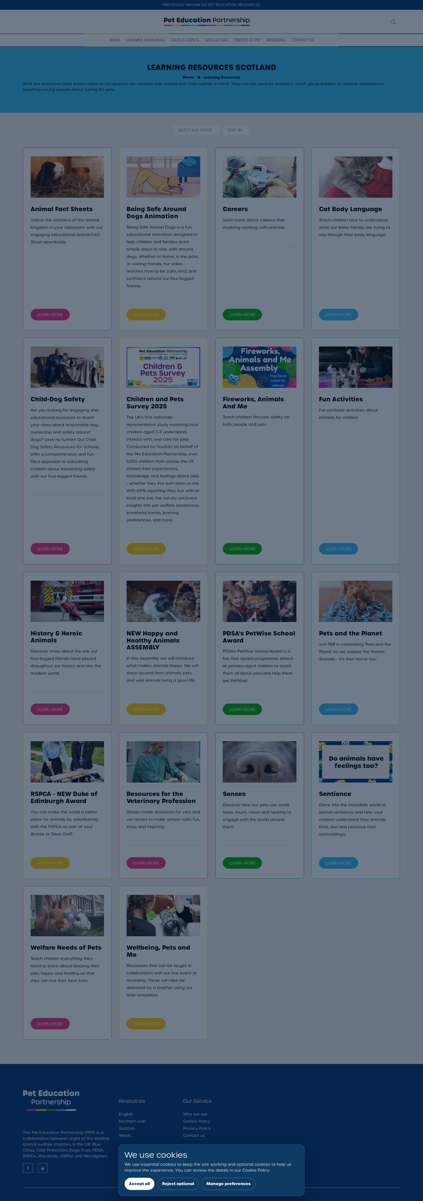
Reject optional (178, 1184)
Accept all (139, 1184)
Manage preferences (228, 1184)
